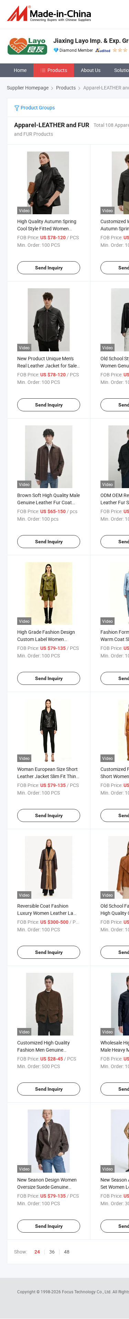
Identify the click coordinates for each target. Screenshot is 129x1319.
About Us (90, 70)
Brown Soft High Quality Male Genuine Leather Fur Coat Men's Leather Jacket (48, 502)
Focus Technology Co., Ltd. (87, 1291)
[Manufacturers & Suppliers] (50, 13)
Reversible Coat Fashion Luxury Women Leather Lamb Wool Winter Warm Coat (48, 913)
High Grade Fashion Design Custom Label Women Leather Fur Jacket (46, 639)
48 (66, 1251)
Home (20, 70)
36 (52, 1251)
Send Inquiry (49, 267)
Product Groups (37, 107)
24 (37, 1252)
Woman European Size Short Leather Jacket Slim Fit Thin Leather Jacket (47, 776)
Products (57, 70)
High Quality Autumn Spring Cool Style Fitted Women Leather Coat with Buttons (46, 228)
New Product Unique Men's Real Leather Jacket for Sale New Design (47, 365)
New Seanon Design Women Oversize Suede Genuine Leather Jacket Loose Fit (47, 1186)
